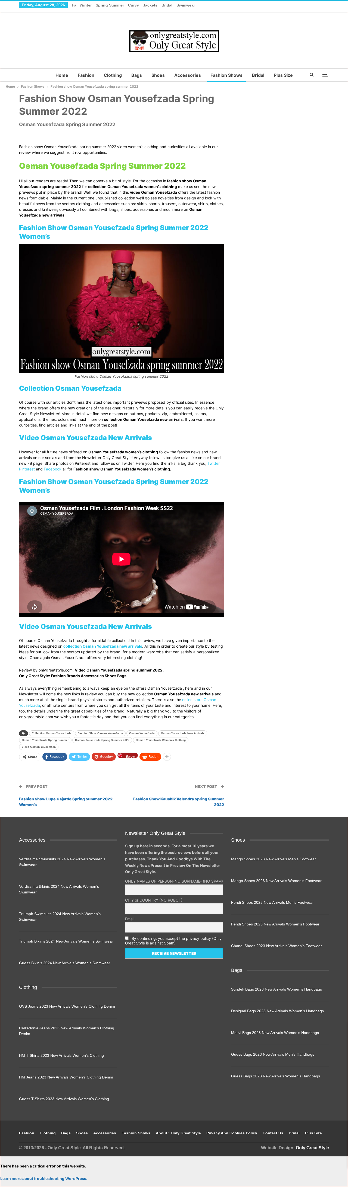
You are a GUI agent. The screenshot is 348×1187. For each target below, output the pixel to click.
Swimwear (185, 5)
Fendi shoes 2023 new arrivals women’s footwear (275, 924)
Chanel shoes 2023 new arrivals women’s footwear (276, 946)
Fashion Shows (226, 75)
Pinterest (27, 469)
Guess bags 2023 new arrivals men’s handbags (272, 1054)
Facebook (52, 469)
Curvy (133, 5)
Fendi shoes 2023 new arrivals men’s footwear (272, 902)
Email (129, 918)
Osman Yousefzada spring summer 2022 (102, 740)
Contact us (273, 1133)
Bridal (166, 5)
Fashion (86, 75)
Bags (136, 75)
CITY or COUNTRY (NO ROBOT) (153, 900)
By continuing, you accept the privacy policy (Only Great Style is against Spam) (173, 940)
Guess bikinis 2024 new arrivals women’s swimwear (64, 963)
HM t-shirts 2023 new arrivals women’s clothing (61, 1055)
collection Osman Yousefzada (52, 733)
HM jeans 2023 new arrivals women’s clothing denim (66, 1077)
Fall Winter (82, 5)
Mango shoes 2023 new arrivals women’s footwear (276, 881)
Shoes (158, 75)
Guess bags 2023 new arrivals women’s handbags (275, 1076)
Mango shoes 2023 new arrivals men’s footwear (273, 859)
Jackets (150, 5)
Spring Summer (110, 5)
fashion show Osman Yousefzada (100, 733)
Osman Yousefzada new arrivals (182, 733)
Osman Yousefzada (142, 733)
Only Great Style (312, 1147)
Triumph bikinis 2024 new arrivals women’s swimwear (66, 941)
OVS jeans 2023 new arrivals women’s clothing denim (67, 1006)
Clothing (113, 75)
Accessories (187, 75)
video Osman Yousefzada (39, 746)
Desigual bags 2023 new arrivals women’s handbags (277, 1011)
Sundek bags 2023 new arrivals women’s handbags (276, 989)
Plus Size (283, 75)
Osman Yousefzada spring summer (45, 740)
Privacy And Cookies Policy (231, 1133)
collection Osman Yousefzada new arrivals (102, 646)
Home (61, 75)
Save (130, 756)
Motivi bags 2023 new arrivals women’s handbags (275, 1032)
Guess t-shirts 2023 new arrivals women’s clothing (64, 1099)
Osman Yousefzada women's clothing (161, 740)
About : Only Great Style (178, 1133)
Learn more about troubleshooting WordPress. (43, 1178)
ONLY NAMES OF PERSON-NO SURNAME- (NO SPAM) (174, 881)
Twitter (213, 463)
